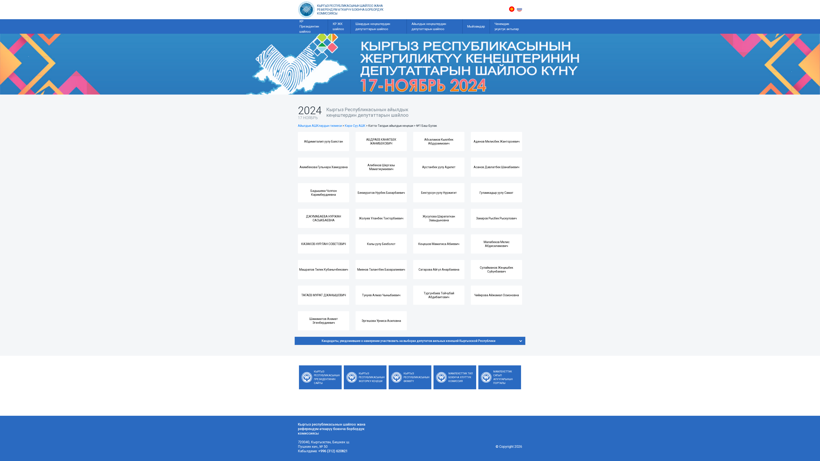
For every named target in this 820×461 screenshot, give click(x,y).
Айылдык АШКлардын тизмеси (320, 125)
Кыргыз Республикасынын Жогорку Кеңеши (372, 377)
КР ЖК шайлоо (338, 26)
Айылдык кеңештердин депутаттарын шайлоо (428, 26)
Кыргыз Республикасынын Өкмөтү (416, 377)
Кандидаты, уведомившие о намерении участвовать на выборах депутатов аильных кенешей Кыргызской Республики (408, 341)
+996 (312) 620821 (333, 451)
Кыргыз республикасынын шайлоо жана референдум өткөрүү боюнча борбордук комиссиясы (350, 9)
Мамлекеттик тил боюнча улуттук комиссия (460, 377)
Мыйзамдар (476, 26)
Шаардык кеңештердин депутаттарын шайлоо (372, 26)
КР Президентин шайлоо (309, 26)
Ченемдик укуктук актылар (507, 26)
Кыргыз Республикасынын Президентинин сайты (327, 377)
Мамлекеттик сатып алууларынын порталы (503, 377)
